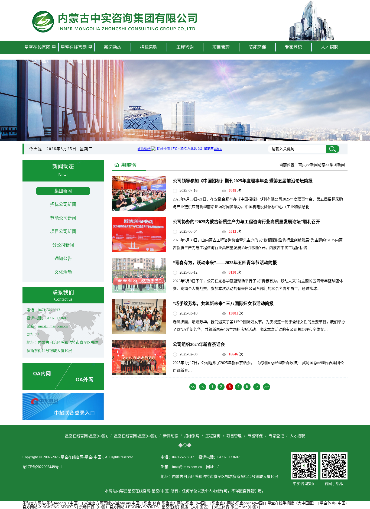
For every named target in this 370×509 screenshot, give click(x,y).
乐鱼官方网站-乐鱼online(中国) (238, 503)
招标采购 (191, 436)
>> (266, 386)
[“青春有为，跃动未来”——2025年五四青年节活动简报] (139, 292)
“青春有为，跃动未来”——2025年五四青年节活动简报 (225, 262)
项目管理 (234, 436)
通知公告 (63, 258)
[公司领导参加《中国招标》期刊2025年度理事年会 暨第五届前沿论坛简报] (139, 210)
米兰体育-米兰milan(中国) (236, 507)
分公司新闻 (63, 245)
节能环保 (255, 436)
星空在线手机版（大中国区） (292, 503)
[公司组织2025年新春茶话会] (139, 373)
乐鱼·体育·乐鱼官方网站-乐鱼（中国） (176, 503)
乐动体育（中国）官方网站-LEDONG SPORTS (118, 507)
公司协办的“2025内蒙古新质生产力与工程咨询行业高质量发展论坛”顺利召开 (246, 221)
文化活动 (63, 272)
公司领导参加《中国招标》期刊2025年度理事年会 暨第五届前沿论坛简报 (243, 181)
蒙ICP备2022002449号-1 (42, 467)
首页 (302, 165)
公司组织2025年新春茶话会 (199, 344)
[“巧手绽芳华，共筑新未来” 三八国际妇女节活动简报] (139, 332)
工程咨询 (212, 436)
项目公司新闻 (63, 231)
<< (193, 386)
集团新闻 (63, 191)
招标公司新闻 (63, 204)
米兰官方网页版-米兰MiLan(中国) (112, 503)
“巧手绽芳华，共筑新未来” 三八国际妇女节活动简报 (223, 303)
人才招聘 (329, 47)
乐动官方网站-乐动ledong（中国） (51, 503)
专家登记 (293, 47)
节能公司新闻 (63, 218)
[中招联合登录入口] (63, 418)
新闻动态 (170, 436)
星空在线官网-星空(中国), (40, 54)
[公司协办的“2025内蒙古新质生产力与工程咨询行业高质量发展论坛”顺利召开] (139, 251)
